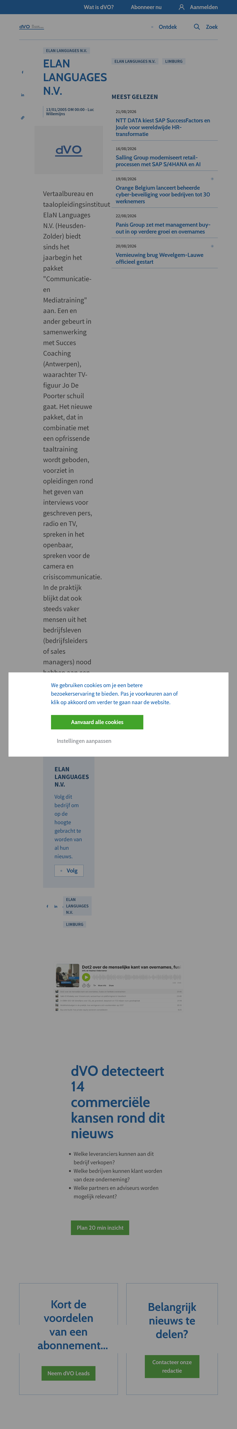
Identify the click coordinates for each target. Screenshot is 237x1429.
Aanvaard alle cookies (97, 722)
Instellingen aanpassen (84, 740)
